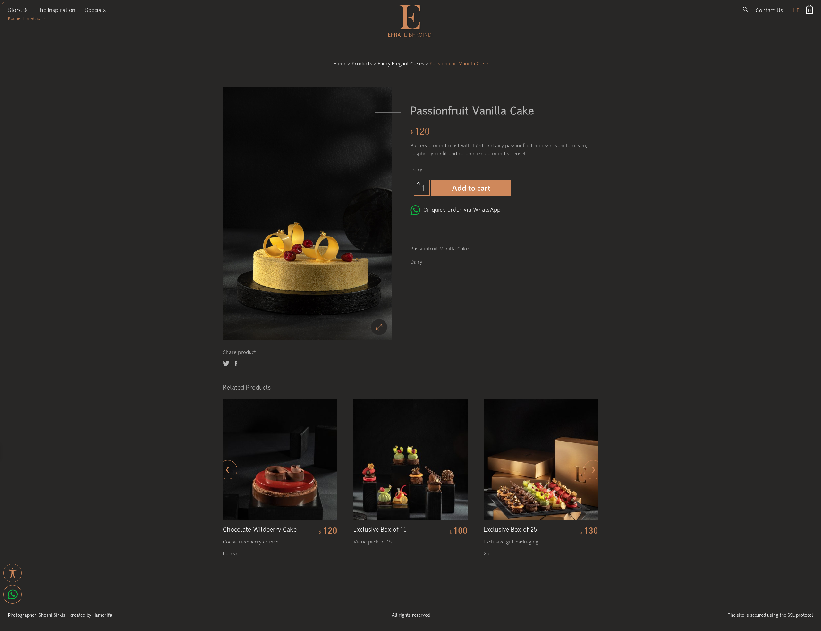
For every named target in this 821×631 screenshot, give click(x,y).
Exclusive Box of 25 (510, 529)
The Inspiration (55, 9)
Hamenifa (102, 614)
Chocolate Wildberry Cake (260, 529)
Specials (95, 9)
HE (796, 9)
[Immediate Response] (12, 594)
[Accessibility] (12, 573)
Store (15, 9)
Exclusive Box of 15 (380, 529)
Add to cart (471, 187)
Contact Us (769, 9)
